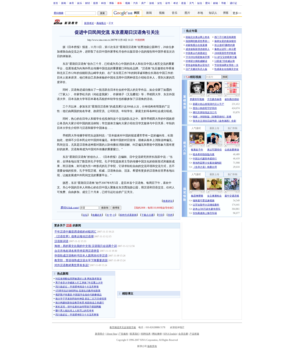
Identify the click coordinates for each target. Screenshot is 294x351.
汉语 (69, 225)
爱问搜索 (58, 13)
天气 (191, 3)
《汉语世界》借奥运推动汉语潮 (74, 236)
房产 (143, 3)
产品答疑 (194, 333)
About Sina (111, 333)
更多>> (237, 13)
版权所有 (152, 346)
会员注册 (183, 333)
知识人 (213, 12)
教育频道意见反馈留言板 (123, 327)
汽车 (135, 3)
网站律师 (157, 333)
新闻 (63, 3)
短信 (199, 3)
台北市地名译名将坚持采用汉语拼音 (76, 250)
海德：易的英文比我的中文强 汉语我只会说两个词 (85, 246)
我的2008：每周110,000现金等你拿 (154, 207)
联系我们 (134, 333)
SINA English (170, 333)
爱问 (207, 3)
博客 (111, 3)
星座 (183, 3)
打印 (160, 215)
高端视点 (101, 23)
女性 (159, 3)
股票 (95, 3)
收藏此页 (97, 215)
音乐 (174, 12)
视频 (127, 3)
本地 (200, 12)
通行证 (233, 3)
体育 (71, 3)
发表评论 (168, 201)
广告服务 (123, 333)
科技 (103, 3)
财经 (87, 3)
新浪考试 (89, 23)
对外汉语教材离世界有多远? (71, 265)
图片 (187, 12)
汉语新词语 (61, 241)
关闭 (170, 215)
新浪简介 (100, 333)
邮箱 (215, 3)
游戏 (151, 3)
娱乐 (79, 3)
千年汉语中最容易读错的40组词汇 (75, 231)
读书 (167, 3)
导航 (223, 3)
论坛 (85, 215)
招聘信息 (146, 333)
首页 (55, 3)
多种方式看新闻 (128, 215)
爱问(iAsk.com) (70, 207)
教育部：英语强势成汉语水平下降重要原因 (81, 260)
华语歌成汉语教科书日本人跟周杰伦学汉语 (81, 255)
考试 (175, 3)
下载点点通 (147, 215)
